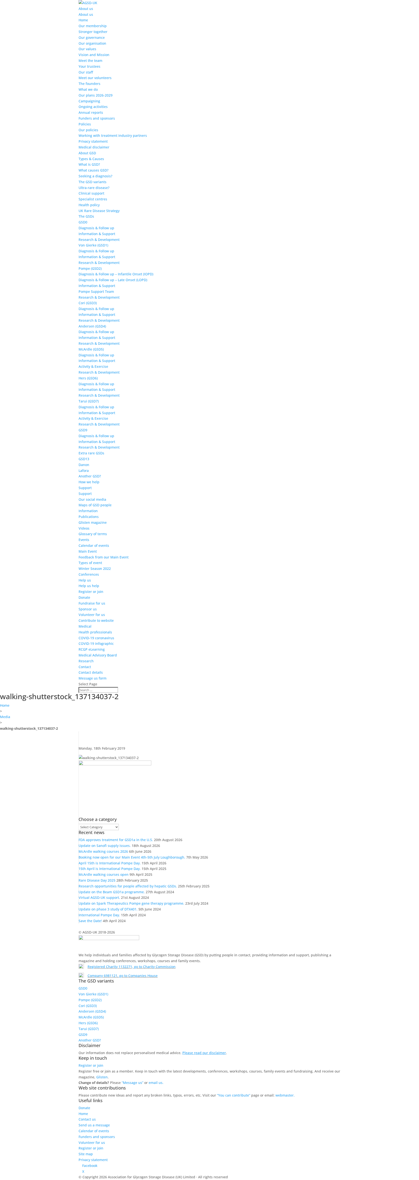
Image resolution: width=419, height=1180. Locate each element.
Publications (89, 516)
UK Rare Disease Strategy (99, 210)
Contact (85, 666)
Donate (84, 597)
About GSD (87, 153)
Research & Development (99, 239)
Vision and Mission (94, 54)
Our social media (92, 499)
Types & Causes (91, 158)
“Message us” (132, 1082)
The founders (89, 83)
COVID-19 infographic (96, 643)
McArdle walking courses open (104, 874)
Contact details (91, 672)
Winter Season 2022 (95, 568)
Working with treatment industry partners (113, 135)
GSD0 (83, 222)
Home (83, 20)
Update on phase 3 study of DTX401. (108, 909)
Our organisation (92, 43)
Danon (84, 464)
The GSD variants (92, 182)
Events (84, 539)
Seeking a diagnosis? (95, 176)
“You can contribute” (233, 1095)
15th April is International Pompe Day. (110, 868)
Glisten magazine (93, 522)
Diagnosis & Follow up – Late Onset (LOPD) (113, 280)
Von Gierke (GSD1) (93, 245)
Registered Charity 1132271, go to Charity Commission (132, 966)
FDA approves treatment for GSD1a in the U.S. (116, 839)
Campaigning (89, 101)
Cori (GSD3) (88, 303)
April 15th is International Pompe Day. (110, 863)
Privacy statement (93, 141)
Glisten (102, 1077)
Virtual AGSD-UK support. (99, 897)
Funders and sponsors (97, 118)
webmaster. (285, 1095)
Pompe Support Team (96, 291)
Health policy (89, 205)
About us (86, 8)
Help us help (89, 585)
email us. (156, 1082)
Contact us (87, 1119)
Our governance (92, 37)
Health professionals (95, 632)
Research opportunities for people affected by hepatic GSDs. (128, 886)
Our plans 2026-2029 (96, 95)
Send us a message (94, 1125)
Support (85, 487)
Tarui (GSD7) (89, 401)
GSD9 (83, 430)
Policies (85, 124)
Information (88, 510)
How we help (89, 482)
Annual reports (91, 112)
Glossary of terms (93, 534)
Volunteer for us (92, 614)
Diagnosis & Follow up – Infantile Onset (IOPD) (116, 274)
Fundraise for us (92, 603)
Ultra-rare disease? (94, 187)
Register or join (91, 591)
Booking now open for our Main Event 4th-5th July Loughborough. (132, 857)
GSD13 (84, 459)
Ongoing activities (93, 106)
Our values (87, 49)
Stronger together (93, 31)
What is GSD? (89, 164)
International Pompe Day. (99, 915)
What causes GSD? (93, 170)
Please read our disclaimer (204, 1052)
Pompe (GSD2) (90, 268)
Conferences (89, 574)
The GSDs (86, 216)
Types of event (90, 562)
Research (86, 661)
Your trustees (89, 66)
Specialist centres (93, 199)
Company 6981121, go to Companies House (123, 975)
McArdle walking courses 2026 (103, 851)
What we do (88, 89)
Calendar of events (94, 545)
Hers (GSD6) (88, 378)
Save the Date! (90, 920)
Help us (85, 580)
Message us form (92, 678)
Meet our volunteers (95, 77)
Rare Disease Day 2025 (97, 880)
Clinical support (91, 193)
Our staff (86, 72)
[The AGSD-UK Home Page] (88, 2)
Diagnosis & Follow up (96, 228)
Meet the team (90, 60)
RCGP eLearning (92, 649)
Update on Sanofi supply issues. (105, 845)
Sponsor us (88, 609)
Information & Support (97, 233)
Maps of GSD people (95, 505)
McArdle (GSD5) (91, 349)
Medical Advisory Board (98, 655)
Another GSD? (90, 476)
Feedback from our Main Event (104, 557)
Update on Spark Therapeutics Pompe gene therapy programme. (131, 903)
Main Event (88, 551)
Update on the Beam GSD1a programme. (112, 892)
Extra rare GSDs (91, 453)
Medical (85, 626)
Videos (84, 528)
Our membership (93, 26)
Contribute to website (96, 620)
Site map (86, 1154)
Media (5, 716)
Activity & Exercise (93, 366)
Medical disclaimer (94, 147)
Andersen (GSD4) (92, 326)
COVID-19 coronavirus (96, 638)
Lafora (84, 470)
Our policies (88, 130)
